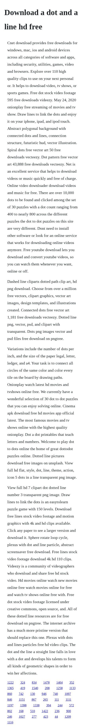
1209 (68, 716)
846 (9, 699)
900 (68, 711)
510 (32, 711)
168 (21, 711)
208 (47, 688)
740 (55, 693)
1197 (10, 705)
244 (60, 705)
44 (56, 716)
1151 (22, 699)
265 (45, 699)
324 (22, 682)
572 (71, 705)
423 (45, 716)
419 (22, 688)
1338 (36, 705)
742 (21, 693)
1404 (59, 682)
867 (34, 699)
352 (71, 682)
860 (9, 693)
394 (48, 705)
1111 (68, 699)
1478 (46, 682)
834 (34, 682)
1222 (10, 682)
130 (32, 693)
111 (57, 699)
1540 (35, 688)
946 (44, 693)
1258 (59, 688)
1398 (23, 705)
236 (57, 711)
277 (34, 716)
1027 (22, 716)
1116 (10, 722)
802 (9, 711)
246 (9, 716)
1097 (68, 693)
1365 (10, 688)
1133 (72, 688)
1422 (45, 711)
